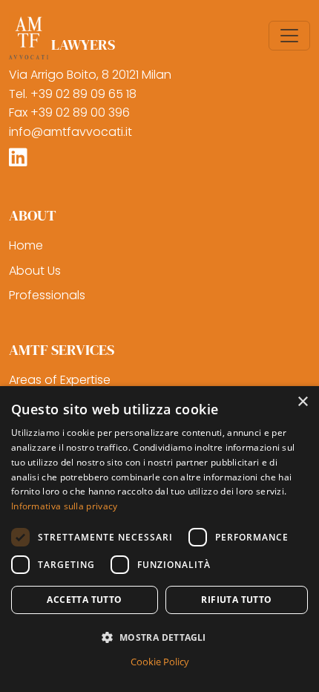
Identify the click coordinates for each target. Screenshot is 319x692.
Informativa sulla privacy (64, 506)
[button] (159, 637)
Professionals (47, 295)
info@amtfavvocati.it (70, 131)
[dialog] (159, 539)
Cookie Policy (160, 661)
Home (26, 245)
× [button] (302, 402)
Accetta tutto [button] (84, 599)
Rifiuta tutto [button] (236, 599)
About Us (35, 270)
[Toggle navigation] (289, 35)
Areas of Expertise (60, 379)
